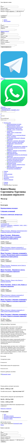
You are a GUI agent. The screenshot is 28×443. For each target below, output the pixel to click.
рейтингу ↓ (4, 226)
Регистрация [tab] (7, 21)
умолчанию (4, 225)
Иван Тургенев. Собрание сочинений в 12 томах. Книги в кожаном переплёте (14, 315)
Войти (2, 32)
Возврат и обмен (8, 418)
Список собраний (8, 179)
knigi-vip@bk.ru (6, 382)
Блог (5, 414)
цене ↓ (21, 225)
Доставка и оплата (9, 177)
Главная (6, 171)
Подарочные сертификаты (14, 168)
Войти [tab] (5, 19)
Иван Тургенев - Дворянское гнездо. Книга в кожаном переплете (13, 270)
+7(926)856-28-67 (14, 110)
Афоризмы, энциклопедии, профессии (17, 146)
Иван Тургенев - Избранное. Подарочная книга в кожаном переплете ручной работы (11, 236)
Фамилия (3, 37)
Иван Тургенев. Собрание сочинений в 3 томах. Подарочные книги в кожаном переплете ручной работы (14, 254)
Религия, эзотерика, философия (15, 142)
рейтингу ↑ (10, 226)
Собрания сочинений (8, 211)
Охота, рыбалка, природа (16, 165)
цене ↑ (25, 225)
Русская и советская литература (15, 159)
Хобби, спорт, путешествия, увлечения (14, 133)
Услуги (5, 175)
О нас (5, 172)
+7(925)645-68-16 (5, 110)
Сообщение (4, 15)
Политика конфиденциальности (12, 417)
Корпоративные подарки (13, 125)
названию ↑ (17, 225)
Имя (2, 6)
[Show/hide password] (16, 29)
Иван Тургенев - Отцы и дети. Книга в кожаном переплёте (14, 285)
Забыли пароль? (5, 31)
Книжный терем (17, 423)
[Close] (1, 5)
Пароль (3, 28)
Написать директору (6, 408)
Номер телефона (5, 9)
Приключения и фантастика (14, 128)
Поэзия (14, 163)
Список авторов (8, 174)
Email (2, 25)
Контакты (6, 178)
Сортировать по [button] (5, 223)
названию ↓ (10, 225)
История (15, 153)
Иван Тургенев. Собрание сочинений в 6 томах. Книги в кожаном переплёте (14, 300)
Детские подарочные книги (14, 161)
